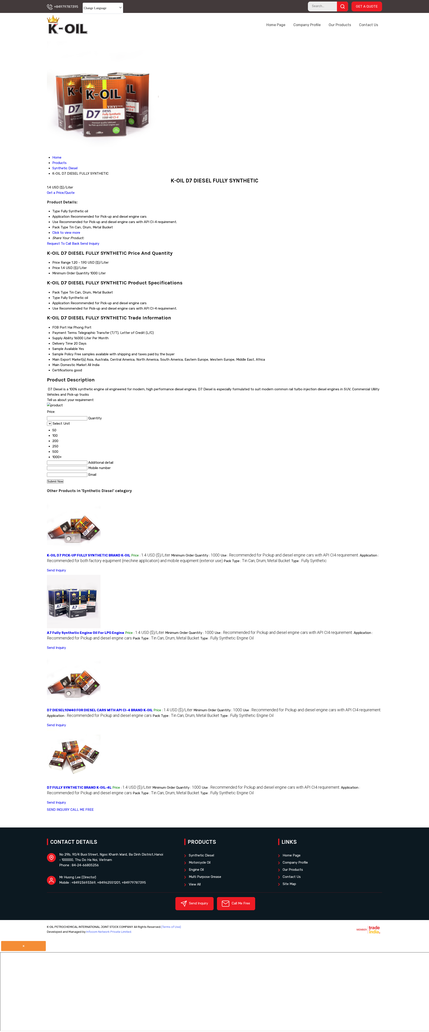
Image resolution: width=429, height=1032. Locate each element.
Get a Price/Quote (61, 193)
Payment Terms (64, 333)
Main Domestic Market (69, 365)
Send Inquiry (89, 244)
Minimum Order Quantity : (195, 555)
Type (56, 298)
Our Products (340, 25)
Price (56, 268)
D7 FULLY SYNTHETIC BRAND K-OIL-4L (79, 788)
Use (55, 308)
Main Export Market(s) (69, 360)
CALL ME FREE (82, 810)
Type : (309, 561)
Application (61, 303)
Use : (290, 555)
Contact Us (368, 25)
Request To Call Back (63, 244)
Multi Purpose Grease (205, 877)
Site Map (289, 884)
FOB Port (59, 327)
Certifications (62, 370)
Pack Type (60, 292)
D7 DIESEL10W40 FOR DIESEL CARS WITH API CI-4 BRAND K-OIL (100, 710)
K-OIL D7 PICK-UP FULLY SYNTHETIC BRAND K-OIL (88, 555)
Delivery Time (62, 343)
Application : (99, 716)
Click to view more (66, 233)
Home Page (275, 25)
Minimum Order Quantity (70, 273)
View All (195, 884)
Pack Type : (257, 561)
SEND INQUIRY (58, 810)
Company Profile (307, 25)
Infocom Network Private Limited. (109, 931)
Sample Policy (63, 354)
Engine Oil (196, 870)
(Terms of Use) (171, 927)
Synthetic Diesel (201, 855)
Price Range (61, 263)
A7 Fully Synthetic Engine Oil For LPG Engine (85, 633)
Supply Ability (62, 338)
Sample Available (65, 349)
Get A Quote (367, 6)
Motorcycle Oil (199, 862)
